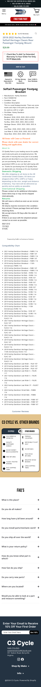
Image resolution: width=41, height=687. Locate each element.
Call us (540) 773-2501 (21, 6)
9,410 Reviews (23, 34)
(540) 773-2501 (13, 648)
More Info (16, 59)
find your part (20, 19)
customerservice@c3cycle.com (19, 650)
